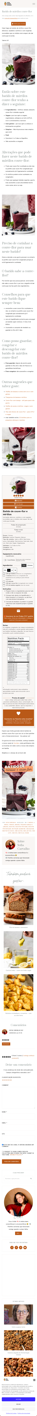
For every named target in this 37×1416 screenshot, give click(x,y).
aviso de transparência (11, 18)
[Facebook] (12, 1248)
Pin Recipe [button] (19, 504)
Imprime (19, 500)
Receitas (12, 826)
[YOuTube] (25, 1248)
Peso (23, 565)
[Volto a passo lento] (18, 1314)
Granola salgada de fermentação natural (18, 1354)
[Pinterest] (16, 1248)
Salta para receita (19, 24)
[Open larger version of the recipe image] (18, 485)
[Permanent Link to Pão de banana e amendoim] (18, 925)
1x (9, 570)
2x (12, 570)
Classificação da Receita (11, 1077)
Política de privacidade (24, 1413)
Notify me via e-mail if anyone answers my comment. (18, 1145)
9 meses (11, 824)
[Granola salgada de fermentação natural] (18, 1340)
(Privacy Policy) (16, 1155)
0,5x (5, 570)
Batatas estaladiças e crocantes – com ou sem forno (18, 1014)
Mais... (18, 1233)
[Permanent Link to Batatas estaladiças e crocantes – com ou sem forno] (18, 1010)
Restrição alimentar (19, 828)
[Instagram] (21, 1248)
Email (4, 1123)
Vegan (27, 833)
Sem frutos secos (8, 831)
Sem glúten (18, 831)
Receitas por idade (22, 826)
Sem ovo (14, 833)
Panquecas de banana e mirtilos (16, 397)
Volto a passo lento (18, 1327)
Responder (6, 1044)
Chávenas (30, 565)
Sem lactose (27, 831)
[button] (34, 1380)
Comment (5, 1085)
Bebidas (17, 824)
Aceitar (18, 1399)
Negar (18, 1404)
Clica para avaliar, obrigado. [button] (22, 723)
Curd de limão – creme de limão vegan (18, 970)
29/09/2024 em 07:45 (15, 1033)
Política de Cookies (11, 1413)
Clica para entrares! (21, 620)
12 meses (30, 822)
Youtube (16, 743)
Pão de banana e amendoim (18, 927)
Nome (4, 1112)
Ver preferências (18, 1409)
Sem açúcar (30, 828)
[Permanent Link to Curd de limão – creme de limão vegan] (18, 968)
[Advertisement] (18, 1274)
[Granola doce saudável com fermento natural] (18, 1368)
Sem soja (21, 833)
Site (3, 1134)
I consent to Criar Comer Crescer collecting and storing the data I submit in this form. (18, 1153)
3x (15, 570)
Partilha (19, 507)
